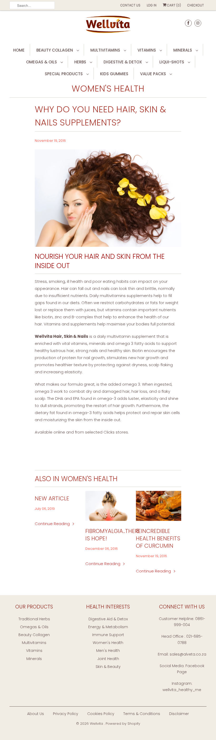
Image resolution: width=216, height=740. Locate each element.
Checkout (195, 5)
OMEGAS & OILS (42, 62)
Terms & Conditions (141, 713)
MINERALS (183, 50)
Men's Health (108, 650)
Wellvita (97, 723)
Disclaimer (179, 713)
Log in (151, 5)
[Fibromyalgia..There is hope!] (108, 506)
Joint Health (108, 658)
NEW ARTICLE (52, 498)
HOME (18, 50)
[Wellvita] (108, 26)
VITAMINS (147, 50)
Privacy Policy (65, 713)
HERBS (80, 62)
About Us (35, 713)
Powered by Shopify (123, 723)
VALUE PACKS (153, 74)
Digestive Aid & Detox (108, 619)
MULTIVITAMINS (105, 50)
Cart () (173, 5)
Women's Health (108, 88)
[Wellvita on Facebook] (188, 23)
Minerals (34, 658)
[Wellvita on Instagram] (197, 23)
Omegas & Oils (34, 627)
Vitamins (34, 650)
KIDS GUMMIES (114, 74)
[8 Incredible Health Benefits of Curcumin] (158, 506)
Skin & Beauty (108, 666)
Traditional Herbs (34, 619)
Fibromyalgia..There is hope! (108, 534)
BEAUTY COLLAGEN (55, 50)
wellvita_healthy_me (182, 689)
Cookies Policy (100, 713)
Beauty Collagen (34, 634)
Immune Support (108, 634)
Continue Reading (53, 523)
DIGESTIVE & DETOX (123, 62)
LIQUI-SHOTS (172, 62)
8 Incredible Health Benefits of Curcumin (158, 538)
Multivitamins (34, 642)
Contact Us (130, 5)
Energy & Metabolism (108, 627)
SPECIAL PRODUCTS (64, 74)
